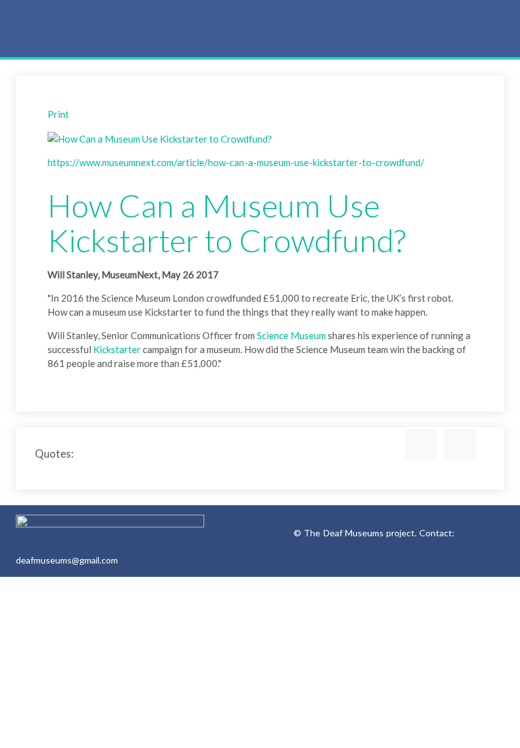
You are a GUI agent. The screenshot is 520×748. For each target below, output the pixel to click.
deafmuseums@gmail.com (67, 560)
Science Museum (291, 335)
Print (58, 114)
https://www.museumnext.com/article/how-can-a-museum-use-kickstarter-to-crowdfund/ (236, 162)
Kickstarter (117, 349)
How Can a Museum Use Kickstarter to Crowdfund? (227, 222)
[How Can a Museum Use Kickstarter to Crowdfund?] (160, 137)
